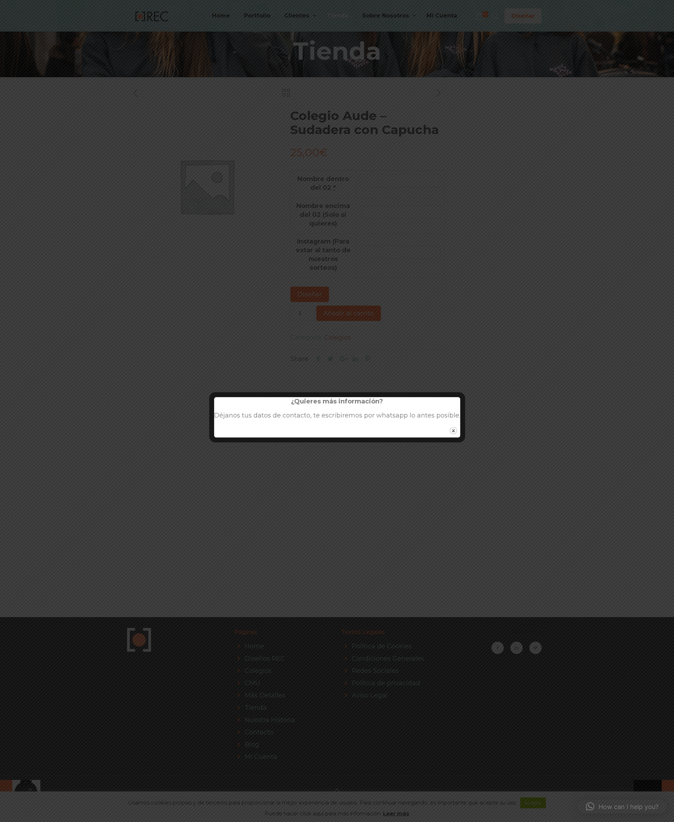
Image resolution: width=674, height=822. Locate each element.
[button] (622, 807)
